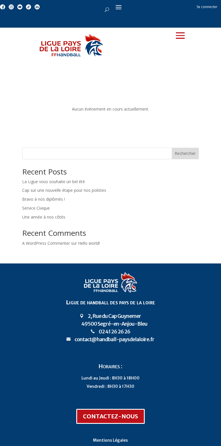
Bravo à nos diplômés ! (43, 199)
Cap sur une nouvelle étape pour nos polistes (64, 190)
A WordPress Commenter (46, 243)
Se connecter (207, 6)
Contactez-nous (110, 416)
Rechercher (185, 153)
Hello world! (89, 243)
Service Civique (36, 208)
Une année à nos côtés (43, 217)
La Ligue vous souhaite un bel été (53, 181)
